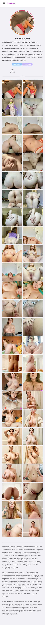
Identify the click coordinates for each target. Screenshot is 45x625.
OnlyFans (17, 64)
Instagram (27, 64)
